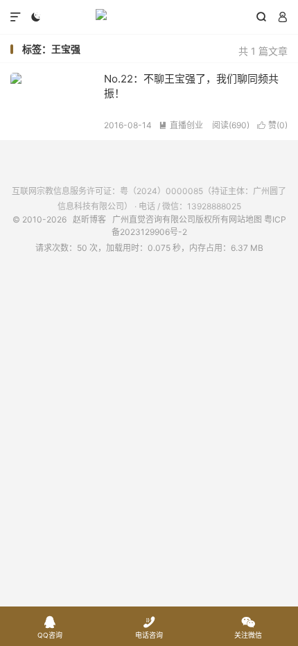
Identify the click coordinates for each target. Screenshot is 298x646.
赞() (272, 125)
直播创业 (181, 125)
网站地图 (245, 219)
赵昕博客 (149, 17)
